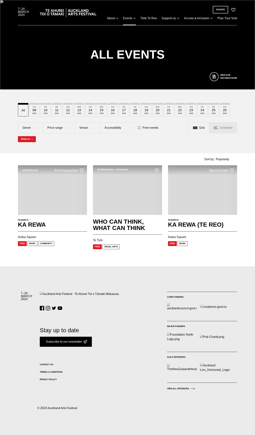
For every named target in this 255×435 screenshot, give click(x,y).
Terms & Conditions (51, 372)
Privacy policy (48, 379)
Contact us (46, 364)
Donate (220, 9)
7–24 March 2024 (23, 11)
